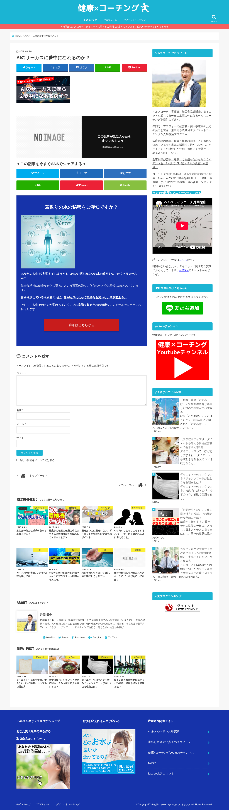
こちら (183, 259)
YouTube (112, 637)
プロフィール (110, 20)
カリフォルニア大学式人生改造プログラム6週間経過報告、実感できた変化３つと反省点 (196, 555)
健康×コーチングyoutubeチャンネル (171, 752)
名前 (19, 410)
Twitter (65, 637)
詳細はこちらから (81, 325)
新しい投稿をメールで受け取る (37, 460)
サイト (20, 437)
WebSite (50, 637)
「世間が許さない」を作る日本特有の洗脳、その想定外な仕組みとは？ (196, 513)
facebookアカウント (161, 773)
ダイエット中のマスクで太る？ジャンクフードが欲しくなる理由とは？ (196, 478)
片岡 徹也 (46, 614)
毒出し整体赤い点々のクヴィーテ (169, 742)
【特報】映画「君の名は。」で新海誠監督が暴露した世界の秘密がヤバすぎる (196, 406)
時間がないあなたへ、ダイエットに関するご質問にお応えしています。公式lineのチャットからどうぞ (116, 26)
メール (21, 424)
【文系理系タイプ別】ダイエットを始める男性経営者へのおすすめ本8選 (196, 443)
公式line (184, 270)
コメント (21, 373)
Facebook (80, 637)
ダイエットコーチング (134, 20)
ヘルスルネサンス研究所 (164, 731)
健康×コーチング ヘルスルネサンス (172, 804)
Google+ (97, 637)
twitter (152, 762)
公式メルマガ (90, 20)
